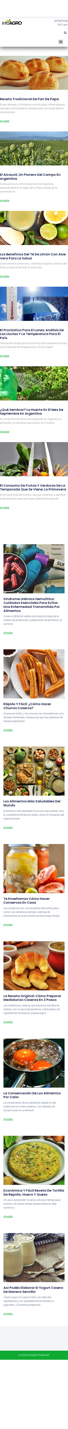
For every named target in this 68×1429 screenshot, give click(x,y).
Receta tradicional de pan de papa (29, 99)
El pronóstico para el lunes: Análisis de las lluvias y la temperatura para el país (32, 334)
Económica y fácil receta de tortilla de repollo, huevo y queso (33, 1192)
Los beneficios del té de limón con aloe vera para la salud (33, 256)
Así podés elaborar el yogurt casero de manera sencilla (33, 1289)
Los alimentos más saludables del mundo (31, 803)
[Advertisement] (34, 1394)
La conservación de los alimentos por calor (32, 1095)
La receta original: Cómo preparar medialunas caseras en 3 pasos (32, 998)
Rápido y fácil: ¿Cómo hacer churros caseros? (27, 706)
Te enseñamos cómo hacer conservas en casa (26, 900)
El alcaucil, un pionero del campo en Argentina (30, 176)
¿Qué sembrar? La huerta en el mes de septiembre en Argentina (31, 411)
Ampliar (4, 121)
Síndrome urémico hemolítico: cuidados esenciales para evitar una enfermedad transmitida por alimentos (31, 605)
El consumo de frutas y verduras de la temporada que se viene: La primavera (33, 487)
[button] (65, 33)
